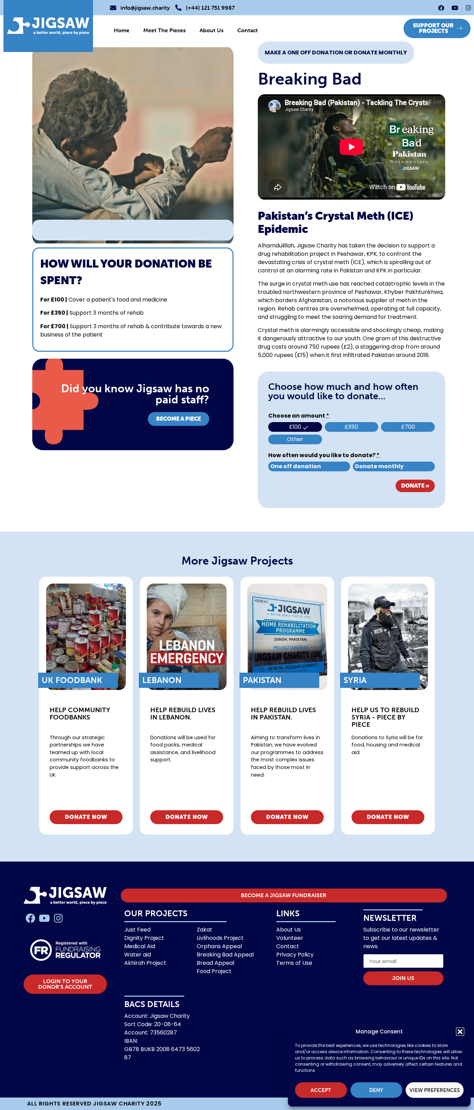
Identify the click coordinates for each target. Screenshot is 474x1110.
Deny (376, 1090)
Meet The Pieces (164, 30)
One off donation (295, 466)
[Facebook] (441, 8)
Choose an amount (298, 416)
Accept (321, 1090)
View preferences (434, 1090)
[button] (460, 1031)
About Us (211, 30)
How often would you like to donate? (324, 455)
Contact (247, 30)
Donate (415, 485)
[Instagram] (468, 8)
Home (121, 30)
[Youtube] (454, 8)
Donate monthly (379, 466)
